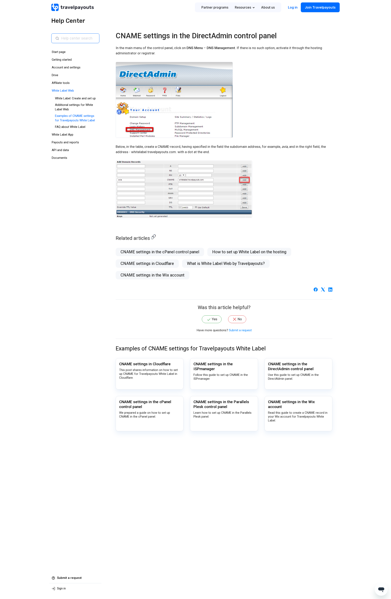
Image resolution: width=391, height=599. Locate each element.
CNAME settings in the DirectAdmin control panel (291, 366)
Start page (59, 52)
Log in (293, 7)
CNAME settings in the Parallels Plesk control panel (221, 404)
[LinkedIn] (330, 289)
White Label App (62, 134)
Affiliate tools (61, 83)
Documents (59, 158)
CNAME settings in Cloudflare (147, 263)
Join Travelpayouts (320, 7)
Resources (243, 7)
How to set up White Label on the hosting (249, 251)
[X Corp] (323, 289)
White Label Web (63, 90)
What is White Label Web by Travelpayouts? (226, 263)
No (240, 319)
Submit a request (240, 330)
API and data (60, 150)
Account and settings (66, 67)
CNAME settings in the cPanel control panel (160, 251)
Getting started (62, 59)
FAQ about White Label (70, 127)
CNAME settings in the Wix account (153, 275)
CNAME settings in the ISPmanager (213, 366)
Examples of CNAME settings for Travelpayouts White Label (191, 348)
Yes (214, 319)
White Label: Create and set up (75, 98)
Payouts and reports (65, 142)
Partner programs (214, 7)
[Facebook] (316, 289)
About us (268, 7)
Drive (55, 75)
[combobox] (78, 38)
